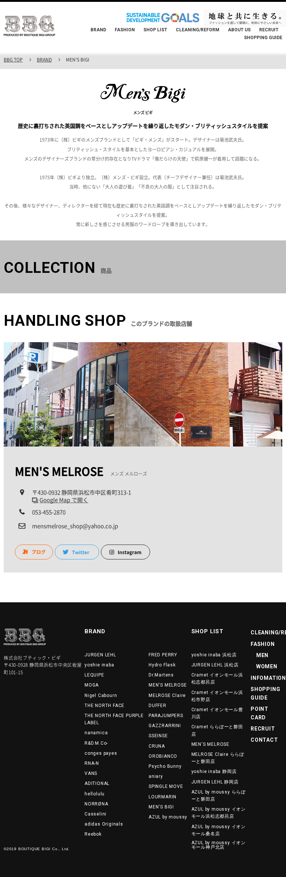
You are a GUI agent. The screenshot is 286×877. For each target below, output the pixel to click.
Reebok (93, 834)
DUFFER (157, 705)
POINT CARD (259, 713)
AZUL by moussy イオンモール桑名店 (218, 830)
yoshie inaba (99, 665)
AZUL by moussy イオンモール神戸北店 (218, 844)
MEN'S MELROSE (168, 685)
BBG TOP (13, 59)
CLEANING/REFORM (197, 29)
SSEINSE (158, 735)
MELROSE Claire (167, 695)
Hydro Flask (162, 665)
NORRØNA (96, 804)
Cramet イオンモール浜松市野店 (217, 696)
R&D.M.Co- (96, 743)
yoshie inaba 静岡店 (214, 771)
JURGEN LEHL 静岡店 (215, 782)
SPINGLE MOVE (166, 786)
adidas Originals (104, 824)
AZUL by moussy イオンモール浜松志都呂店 (218, 813)
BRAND (98, 29)
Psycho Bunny (165, 766)
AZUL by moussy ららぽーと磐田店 (218, 795)
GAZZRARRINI (165, 725)
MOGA (92, 685)
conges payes (101, 753)
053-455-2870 (49, 512)
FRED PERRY (163, 654)
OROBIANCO (163, 756)
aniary (156, 776)
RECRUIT (269, 29)
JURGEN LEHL (100, 654)
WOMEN (264, 666)
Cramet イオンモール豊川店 (217, 713)
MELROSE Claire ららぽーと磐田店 (217, 758)
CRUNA (157, 746)
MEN (259, 655)
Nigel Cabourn (101, 695)
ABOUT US (239, 29)
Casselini (96, 814)
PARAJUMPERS (166, 715)
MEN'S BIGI (161, 807)
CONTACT (264, 740)
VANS (91, 773)
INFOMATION (268, 678)
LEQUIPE (94, 675)
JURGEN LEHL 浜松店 (215, 665)
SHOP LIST (155, 29)
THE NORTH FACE (104, 705)
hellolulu (95, 793)
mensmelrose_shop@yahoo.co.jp (75, 526)
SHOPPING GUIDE (263, 37)
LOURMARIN (163, 796)
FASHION (125, 29)
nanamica (96, 732)
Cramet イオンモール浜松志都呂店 (217, 678)
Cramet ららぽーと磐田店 (217, 730)
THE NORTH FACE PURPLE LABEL (114, 719)
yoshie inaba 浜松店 (214, 654)
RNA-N (92, 763)
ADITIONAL (97, 783)
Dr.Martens (161, 675)
